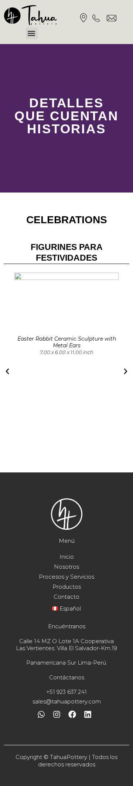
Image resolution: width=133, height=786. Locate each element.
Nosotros (66, 566)
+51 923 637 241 (66, 691)
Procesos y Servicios (66, 576)
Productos (66, 586)
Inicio (66, 556)
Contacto (66, 596)
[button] (31, 33)
